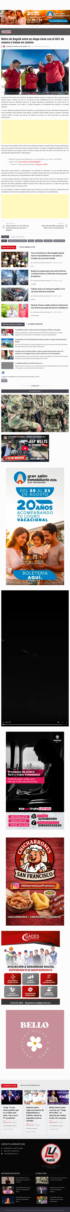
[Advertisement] (35, 132)
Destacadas (48, 241)
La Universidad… (35, 315)
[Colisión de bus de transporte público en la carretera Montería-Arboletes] (14, 294)
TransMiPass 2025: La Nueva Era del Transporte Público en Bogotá (37, 330)
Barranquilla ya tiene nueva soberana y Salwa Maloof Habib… (23, 1189)
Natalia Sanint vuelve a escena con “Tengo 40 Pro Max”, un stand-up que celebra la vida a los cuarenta (57, 1112)
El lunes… (33, 299)
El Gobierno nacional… (32, 1128)
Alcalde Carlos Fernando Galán (17, 241)
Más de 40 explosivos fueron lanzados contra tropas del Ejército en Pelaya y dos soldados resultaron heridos (35, 430)
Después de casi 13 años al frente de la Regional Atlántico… (57, 1189)
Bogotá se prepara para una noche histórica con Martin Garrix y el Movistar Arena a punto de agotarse (49, 273)
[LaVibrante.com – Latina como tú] (6, 31)
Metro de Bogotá (59, 241)
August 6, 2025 (41, 164)
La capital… (34, 284)
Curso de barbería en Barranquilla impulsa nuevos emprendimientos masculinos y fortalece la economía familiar (47, 255)
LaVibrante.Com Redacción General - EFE (18, 46)
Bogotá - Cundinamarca (17, 237)
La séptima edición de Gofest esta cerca (28, 363)
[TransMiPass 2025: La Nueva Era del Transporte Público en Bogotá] (7, 332)
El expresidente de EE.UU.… (10, 1125)
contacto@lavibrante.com (11, 1153)
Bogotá (31, 241)
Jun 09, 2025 (59, 262)
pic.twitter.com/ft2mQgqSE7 (30, 162)
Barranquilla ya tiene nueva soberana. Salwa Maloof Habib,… (23, 1199)
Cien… (32, 266)
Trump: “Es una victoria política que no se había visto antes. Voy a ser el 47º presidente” (11, 1112)
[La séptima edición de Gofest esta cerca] (7, 365)
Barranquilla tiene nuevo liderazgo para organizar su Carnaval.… (23, 1180)
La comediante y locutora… (56, 1125)
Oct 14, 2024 (59, 296)
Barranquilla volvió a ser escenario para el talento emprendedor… (56, 1199)
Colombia (38, 241)
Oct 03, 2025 (59, 312)
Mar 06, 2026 (59, 280)
